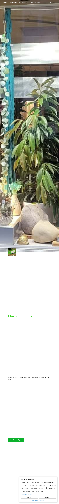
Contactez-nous (35, 2)
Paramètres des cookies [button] (38, 500)
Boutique (4, 2)
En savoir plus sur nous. (26, 494)
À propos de (13, 2)
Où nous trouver (23, 2)
